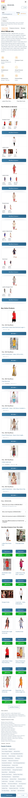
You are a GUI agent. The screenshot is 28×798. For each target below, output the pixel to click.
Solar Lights (12, 785)
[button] (24, 7)
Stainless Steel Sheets (6, 774)
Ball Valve (4, 783)
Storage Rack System (17, 769)
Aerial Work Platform (6, 769)
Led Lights (11, 781)
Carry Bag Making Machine (17, 753)
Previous (4, 95)
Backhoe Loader (5, 753)
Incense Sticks (5, 785)
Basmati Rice (17, 751)
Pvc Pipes (22, 788)
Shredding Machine (6, 765)
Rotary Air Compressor (13, 760)
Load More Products (14, 707)
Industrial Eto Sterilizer (7, 762)
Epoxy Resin (4, 772)
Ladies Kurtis (4, 781)
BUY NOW (13, 333)
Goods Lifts (19, 785)
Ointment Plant (13, 779)
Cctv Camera (18, 781)
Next (24, 95)
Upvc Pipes (13, 790)
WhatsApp (8, 555)
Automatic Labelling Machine (8, 767)
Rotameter (17, 758)
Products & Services (14, 28)
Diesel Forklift (19, 767)
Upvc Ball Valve (21, 790)
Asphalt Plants (16, 776)
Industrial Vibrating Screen (7, 758)
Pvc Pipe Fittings (5, 790)
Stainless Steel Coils (13, 788)
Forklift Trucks (12, 749)
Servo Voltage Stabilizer (7, 751)
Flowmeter (4, 760)
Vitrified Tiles (4, 788)
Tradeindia (3, 743)
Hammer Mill (15, 765)
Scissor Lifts (19, 756)
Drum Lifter (4, 756)
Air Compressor (22, 783)
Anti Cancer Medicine (12, 783)
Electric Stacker (12, 756)
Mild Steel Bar (12, 772)
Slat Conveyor (5, 779)
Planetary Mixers (21, 779)
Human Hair (4, 749)
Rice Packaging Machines (19, 762)
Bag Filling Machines (6, 776)
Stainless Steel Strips (17, 774)
